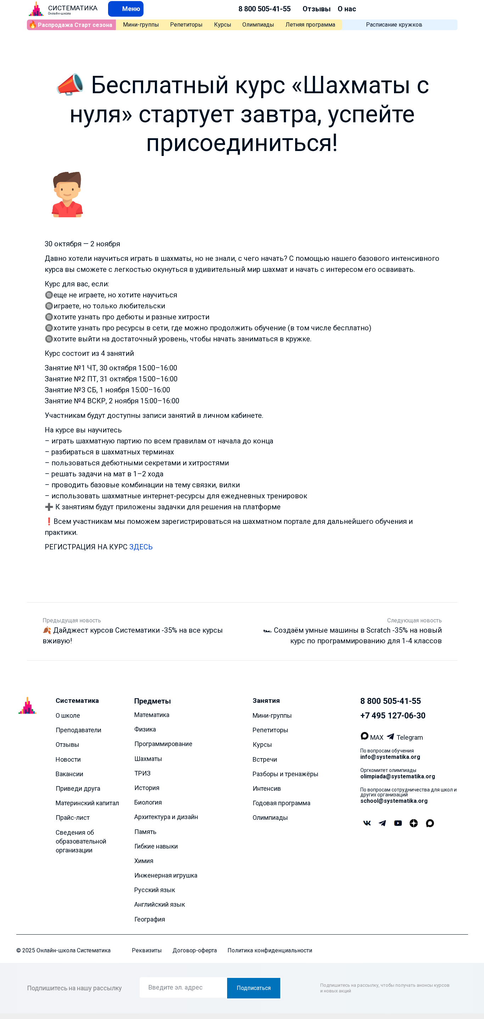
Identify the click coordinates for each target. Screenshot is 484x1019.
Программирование (163, 744)
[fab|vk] (366, 824)
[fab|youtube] (398, 824)
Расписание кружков (394, 24)
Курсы (222, 24)
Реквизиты (147, 950)
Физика (145, 729)
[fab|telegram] (382, 824)
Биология (148, 802)
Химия (143, 860)
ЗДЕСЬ (141, 547)
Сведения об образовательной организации (81, 841)
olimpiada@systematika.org (397, 776)
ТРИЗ (142, 773)
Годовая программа (281, 803)
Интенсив (267, 788)
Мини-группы (141, 24)
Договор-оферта (195, 950)
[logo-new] (36, 8)
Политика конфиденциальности (269, 950)
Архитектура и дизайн (166, 817)
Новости (68, 759)
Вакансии (69, 774)
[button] (125, 8)
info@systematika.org (390, 757)
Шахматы (148, 758)
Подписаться (254, 988)
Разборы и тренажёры (286, 774)
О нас (347, 9)
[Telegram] (391, 737)
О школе (68, 715)
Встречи (265, 759)
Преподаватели (78, 730)
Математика (151, 714)
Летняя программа (310, 24)
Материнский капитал (87, 803)
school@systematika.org (394, 800)
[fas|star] (413, 823)
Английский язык (159, 904)
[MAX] (365, 737)
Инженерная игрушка (165, 875)
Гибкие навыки (156, 846)
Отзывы (317, 9)
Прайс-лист (73, 818)
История (146, 787)
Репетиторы (186, 24)
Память (145, 831)
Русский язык (154, 890)
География (149, 919)
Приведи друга (78, 788)
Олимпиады (258, 24)
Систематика (77, 700)
